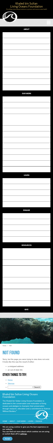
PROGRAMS (27, 117)
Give (26, 310)
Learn (26, 175)
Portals (27, 251)
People (27, 41)
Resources (27, 245)
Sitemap (11, 383)
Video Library (27, 204)
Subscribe (27, 216)
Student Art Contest (28, 122)
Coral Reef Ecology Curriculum (27, 181)
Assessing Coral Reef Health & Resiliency (28, 157)
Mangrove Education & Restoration (28, 134)
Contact (27, 52)
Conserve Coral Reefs (27, 99)
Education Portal (28, 262)
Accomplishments (28, 64)
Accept (7, 439)
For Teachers (27, 198)
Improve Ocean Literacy (27, 111)
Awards (28, 70)
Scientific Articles (28, 274)
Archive (28, 87)
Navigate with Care (28, 146)
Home (4, 345)
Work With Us (27, 233)
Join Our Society (27, 227)
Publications (27, 169)
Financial (27, 47)
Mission (27, 35)
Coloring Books (27, 192)
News (27, 292)
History (27, 58)
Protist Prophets (28, 151)
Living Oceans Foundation (10, 17)
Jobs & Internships (27, 239)
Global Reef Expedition (28, 76)
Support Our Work (28, 222)
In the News (28, 297)
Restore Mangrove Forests (27, 105)
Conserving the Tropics (28, 128)
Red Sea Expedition (28, 81)
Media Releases (28, 303)
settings (23, 434)
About (26, 29)
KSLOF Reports (28, 280)
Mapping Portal (28, 257)
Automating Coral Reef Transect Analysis (28, 163)
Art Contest (27, 187)
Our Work (26, 93)
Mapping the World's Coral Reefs (28, 140)
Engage (26, 210)
